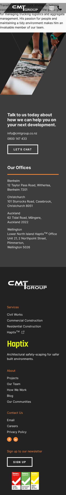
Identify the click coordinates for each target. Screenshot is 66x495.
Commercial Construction (25, 320)
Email (10, 420)
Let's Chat (23, 149)
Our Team (13, 384)
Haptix (13, 332)
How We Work (17, 390)
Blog (10, 396)
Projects (12, 378)
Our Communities (19, 401)
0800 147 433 (17, 138)
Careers (12, 426)
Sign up (19, 462)
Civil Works (15, 314)
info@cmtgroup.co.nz (22, 133)
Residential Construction (24, 326)
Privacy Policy (17, 432)
